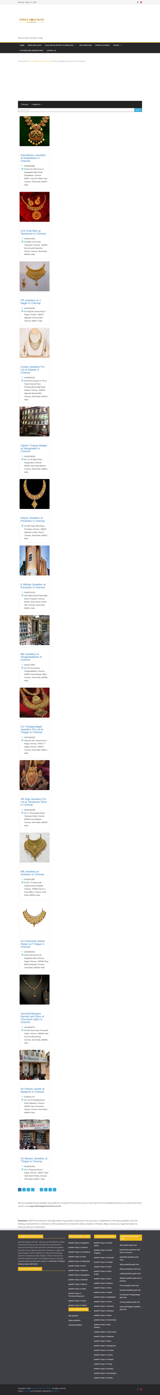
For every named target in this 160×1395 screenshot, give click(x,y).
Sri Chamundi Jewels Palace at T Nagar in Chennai (33, 944)
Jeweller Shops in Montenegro (105, 1373)
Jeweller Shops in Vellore (77, 1305)
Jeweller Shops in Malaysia (104, 1311)
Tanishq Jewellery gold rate (130, 1302)
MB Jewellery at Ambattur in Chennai (32, 873)
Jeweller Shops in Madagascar (105, 1346)
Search (138, 110)
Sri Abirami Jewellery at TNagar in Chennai (34, 1160)
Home (22, 45)
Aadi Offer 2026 (85, 45)
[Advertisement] (80, 79)
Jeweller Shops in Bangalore (78, 1243)
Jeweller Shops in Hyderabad (79, 1261)
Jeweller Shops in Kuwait (103, 1292)
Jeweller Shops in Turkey (103, 1364)
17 (41, 1189)
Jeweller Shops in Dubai (102, 1267)
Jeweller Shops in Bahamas (104, 1336)
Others (116, 45)
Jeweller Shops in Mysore (77, 1284)
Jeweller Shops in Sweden (103, 1378)
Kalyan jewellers (74, 1320)
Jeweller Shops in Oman (103, 1288)
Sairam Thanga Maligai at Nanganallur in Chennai (34, 448)
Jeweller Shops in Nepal (102, 1315)
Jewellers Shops (34, 45)
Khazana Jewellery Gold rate (130, 1269)
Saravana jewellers (75, 1325)
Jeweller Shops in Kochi (77, 1266)
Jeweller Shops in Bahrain (103, 1283)
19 (50, 1189)
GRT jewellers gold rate (128, 1245)
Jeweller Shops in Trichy (77, 1301)
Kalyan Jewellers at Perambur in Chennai (33, 519)
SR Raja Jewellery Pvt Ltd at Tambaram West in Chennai (34, 802)
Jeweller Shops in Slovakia (103, 1369)
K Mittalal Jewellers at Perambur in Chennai (33, 586)
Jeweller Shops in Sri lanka (104, 1350)
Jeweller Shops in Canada (103, 1262)
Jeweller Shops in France (103, 1302)
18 (46, 1189)
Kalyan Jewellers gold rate (129, 1264)
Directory (24, 104)
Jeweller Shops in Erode (77, 1257)
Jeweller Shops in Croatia (103, 1355)
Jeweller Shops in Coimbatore (79, 1252)
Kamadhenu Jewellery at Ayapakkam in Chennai (33, 158)
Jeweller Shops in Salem (77, 1289)
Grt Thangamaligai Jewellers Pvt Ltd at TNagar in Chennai (32, 729)
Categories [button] (36, 104)
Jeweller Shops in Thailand (104, 1359)
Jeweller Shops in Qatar (102, 1279)
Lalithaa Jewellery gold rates (130, 1273)
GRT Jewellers (73, 1316)
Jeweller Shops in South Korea (105, 1332)
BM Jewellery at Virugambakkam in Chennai (31, 657)
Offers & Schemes (102, 45)
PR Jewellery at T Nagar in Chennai (31, 302)
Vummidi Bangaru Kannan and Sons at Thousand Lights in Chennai (32, 1018)
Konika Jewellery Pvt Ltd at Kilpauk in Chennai (32, 369)
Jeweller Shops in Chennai (78, 1247)
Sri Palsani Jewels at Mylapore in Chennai (32, 1090)
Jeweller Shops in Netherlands (105, 1320)
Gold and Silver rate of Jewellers (59, 45)
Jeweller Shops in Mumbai (78, 1280)
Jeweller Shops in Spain (102, 1341)
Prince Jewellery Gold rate (129, 1285)
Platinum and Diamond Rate (31, 50)
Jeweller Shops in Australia (104, 1257)
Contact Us (51, 50)
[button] (74, 45)
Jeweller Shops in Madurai (78, 1270)
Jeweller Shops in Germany (104, 1306)
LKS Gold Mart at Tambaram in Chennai (33, 232)
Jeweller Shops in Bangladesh (105, 1297)
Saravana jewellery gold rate (130, 1290)
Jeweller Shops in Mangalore (78, 1275)
